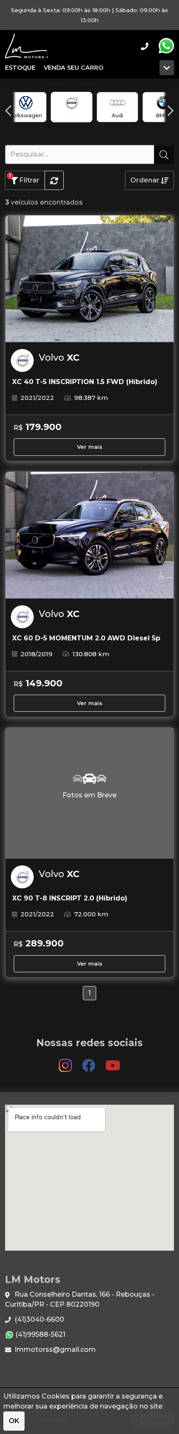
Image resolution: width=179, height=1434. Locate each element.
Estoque (20, 67)
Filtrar (24, 178)
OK (14, 1421)
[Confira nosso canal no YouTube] (112, 1061)
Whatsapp (166, 46)
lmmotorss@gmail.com (54, 1349)
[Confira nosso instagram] (66, 1061)
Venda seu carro (73, 67)
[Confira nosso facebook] (89, 1061)
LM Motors (26, 45)
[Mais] (166, 67)
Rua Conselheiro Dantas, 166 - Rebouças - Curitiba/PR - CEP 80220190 (79, 1299)
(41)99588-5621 (39, 1334)
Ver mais (89, 447)
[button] (8, 110)
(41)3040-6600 (38, 1319)
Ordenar (145, 180)
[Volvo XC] (89, 278)
